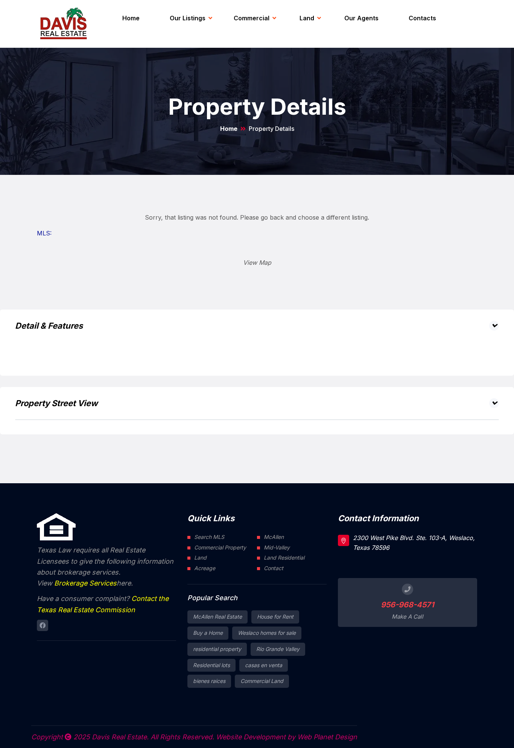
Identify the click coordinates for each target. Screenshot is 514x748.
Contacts (422, 18)
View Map (257, 262)
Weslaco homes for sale (267, 633)
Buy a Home (208, 633)
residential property (217, 649)
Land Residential (284, 557)
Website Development (251, 737)
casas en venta (263, 665)
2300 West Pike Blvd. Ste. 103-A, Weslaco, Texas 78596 (414, 542)
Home (131, 18)
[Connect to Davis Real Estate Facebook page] (42, 625)
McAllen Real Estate (217, 616)
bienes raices (209, 681)
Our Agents (361, 18)
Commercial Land (261, 681)
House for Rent (275, 616)
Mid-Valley (277, 547)
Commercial (251, 18)
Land (307, 18)
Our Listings (187, 18)
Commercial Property (220, 547)
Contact (273, 568)
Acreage (204, 568)
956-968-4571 (407, 604)
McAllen (274, 537)
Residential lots (211, 665)
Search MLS (209, 537)
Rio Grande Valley (278, 649)
